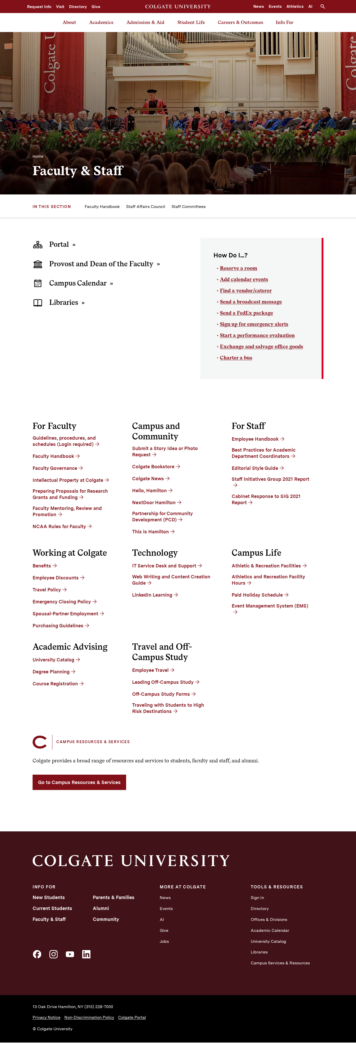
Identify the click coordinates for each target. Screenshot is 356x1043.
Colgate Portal (132, 1017)
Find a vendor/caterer (246, 290)
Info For (284, 22)
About (69, 22)
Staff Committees (188, 206)
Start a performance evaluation (257, 335)
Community (106, 919)
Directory (78, 6)
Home (38, 156)
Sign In (257, 897)
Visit (60, 6)
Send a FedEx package (246, 313)
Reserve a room (238, 268)
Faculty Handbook (102, 206)
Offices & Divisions (269, 919)
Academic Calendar (270, 930)
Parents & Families (113, 897)
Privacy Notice (46, 1017)
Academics (101, 22)
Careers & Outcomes (240, 22)
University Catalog (268, 941)
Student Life (191, 22)
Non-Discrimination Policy (89, 1017)
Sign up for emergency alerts (254, 324)
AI (310, 6)
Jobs (164, 941)
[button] (325, 6)
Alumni (101, 908)
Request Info (39, 6)
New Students (49, 897)
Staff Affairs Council (145, 206)
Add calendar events (244, 279)
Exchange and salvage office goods (261, 346)
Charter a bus (236, 358)
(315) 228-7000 (98, 1006)
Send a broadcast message (251, 302)
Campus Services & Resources (280, 962)
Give (95, 6)
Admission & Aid (145, 22)
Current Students (52, 908)
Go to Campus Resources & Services (79, 782)
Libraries (259, 952)
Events (275, 6)
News (258, 6)
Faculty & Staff (49, 919)
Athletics (295, 6)
